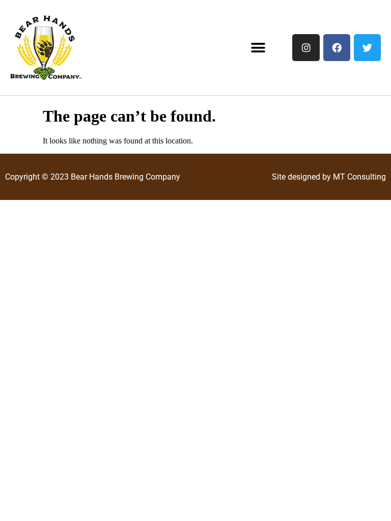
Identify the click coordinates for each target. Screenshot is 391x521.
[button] (258, 47)
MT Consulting (359, 177)
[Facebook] (336, 47)
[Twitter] (367, 47)
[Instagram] (305, 47)
